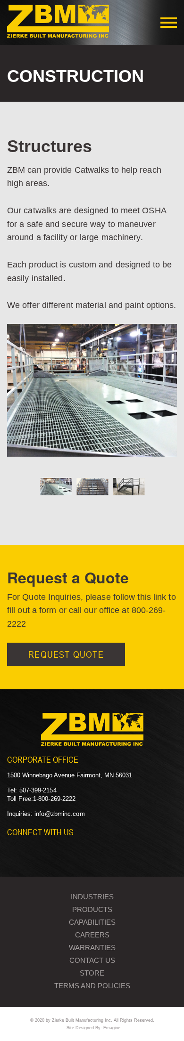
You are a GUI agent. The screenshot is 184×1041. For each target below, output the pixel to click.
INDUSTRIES (92, 897)
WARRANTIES (92, 948)
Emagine (111, 1027)
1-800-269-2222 (54, 798)
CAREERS (92, 935)
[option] (92, 393)
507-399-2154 (38, 790)
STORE (92, 973)
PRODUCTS (92, 909)
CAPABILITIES (92, 922)
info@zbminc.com (59, 813)
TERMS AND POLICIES (92, 986)
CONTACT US (92, 960)
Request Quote (66, 654)
